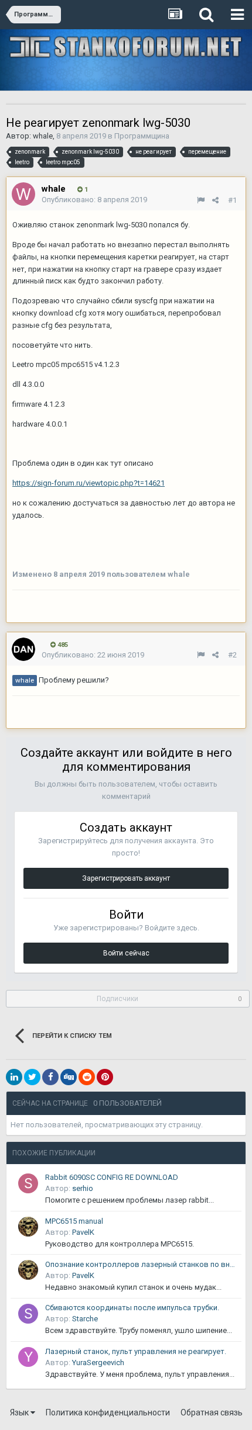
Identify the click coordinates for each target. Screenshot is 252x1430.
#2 (232, 654)
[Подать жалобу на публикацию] (201, 200)
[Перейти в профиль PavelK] (28, 1227)
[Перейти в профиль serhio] (28, 1183)
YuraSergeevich (98, 1362)
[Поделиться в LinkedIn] (14, 1077)
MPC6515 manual (74, 1221)
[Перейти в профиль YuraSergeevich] (28, 1357)
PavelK (83, 1232)
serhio (82, 1188)
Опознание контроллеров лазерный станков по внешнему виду (141, 1264)
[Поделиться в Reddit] (87, 1077)
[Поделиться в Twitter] (32, 1077)
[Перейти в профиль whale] (23, 194)
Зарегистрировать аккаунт (126, 878)
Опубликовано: (94, 199)
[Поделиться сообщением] (215, 200)
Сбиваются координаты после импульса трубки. (132, 1307)
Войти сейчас (126, 953)
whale (43, 135)
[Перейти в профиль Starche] (28, 1314)
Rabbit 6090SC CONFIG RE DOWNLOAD (111, 1177)
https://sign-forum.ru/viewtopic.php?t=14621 (88, 483)
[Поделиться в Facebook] (50, 1077)
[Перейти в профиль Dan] (23, 649)
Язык (20, 1412)
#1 (232, 200)
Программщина (141, 135)
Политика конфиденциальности (108, 1412)
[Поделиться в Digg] (68, 1077)
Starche (85, 1318)
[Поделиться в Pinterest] (105, 1077)
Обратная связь (212, 1412)
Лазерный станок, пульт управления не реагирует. (135, 1351)
